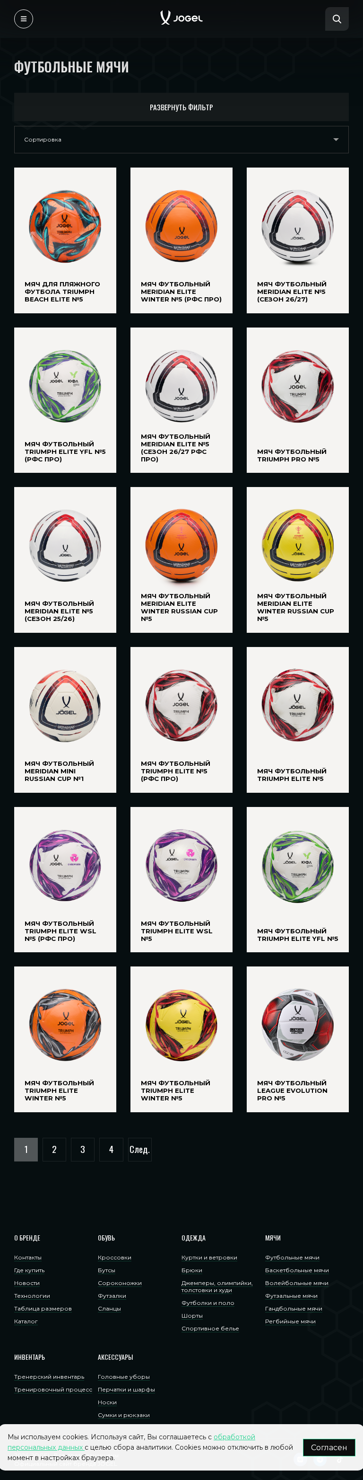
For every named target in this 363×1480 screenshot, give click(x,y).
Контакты (28, 1257)
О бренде (27, 1237)
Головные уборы (124, 1376)
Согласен (329, 1447)
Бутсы (106, 1270)
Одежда (194, 1237)
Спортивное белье (210, 1328)
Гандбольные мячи (293, 1308)
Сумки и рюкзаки (124, 1414)
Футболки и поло (208, 1302)
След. (140, 1149)
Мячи (273, 1237)
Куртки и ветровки (209, 1257)
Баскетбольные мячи (297, 1270)
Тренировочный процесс (53, 1389)
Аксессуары (115, 1357)
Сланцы (109, 1308)
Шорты (192, 1315)
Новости (27, 1282)
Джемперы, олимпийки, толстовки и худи (217, 1286)
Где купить (29, 1270)
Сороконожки (120, 1282)
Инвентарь (29, 1357)
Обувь (106, 1237)
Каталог (26, 1321)
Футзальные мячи (291, 1295)
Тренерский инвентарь (49, 1376)
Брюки (192, 1270)
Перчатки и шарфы (126, 1389)
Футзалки (112, 1295)
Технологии (32, 1295)
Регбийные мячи (290, 1321)
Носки (107, 1402)
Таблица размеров (43, 1308)
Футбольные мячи (292, 1257)
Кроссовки (114, 1257)
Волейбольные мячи (296, 1282)
